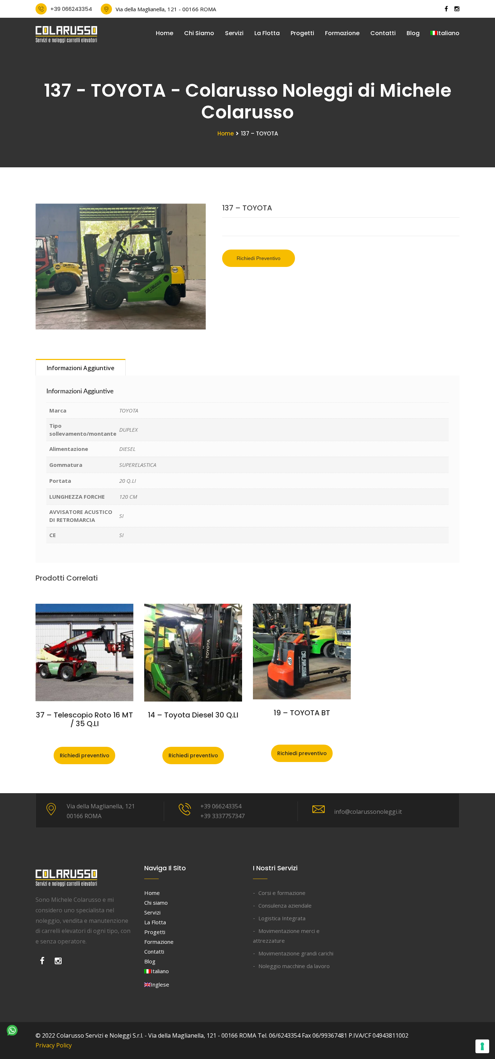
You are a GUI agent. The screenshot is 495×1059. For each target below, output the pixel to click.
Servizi (234, 33)
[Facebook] (42, 963)
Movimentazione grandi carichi (295, 953)
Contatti (383, 33)
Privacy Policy (54, 1045)
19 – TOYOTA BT (302, 713)
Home (164, 33)
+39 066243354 (71, 9)
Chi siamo (199, 33)
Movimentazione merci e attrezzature (286, 935)
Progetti (302, 33)
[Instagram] (58, 963)
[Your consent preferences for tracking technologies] (482, 1046)
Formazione (342, 33)
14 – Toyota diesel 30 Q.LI (193, 715)
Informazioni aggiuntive (81, 368)
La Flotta (267, 33)
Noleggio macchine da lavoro (294, 966)
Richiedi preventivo (258, 258)
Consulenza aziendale (285, 905)
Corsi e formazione (281, 892)
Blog (413, 33)
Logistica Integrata (281, 918)
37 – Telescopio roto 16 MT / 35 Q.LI (84, 719)
